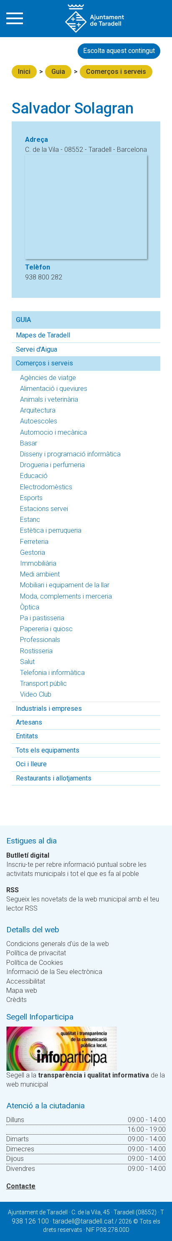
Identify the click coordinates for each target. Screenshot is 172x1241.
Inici (24, 72)
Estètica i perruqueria (50, 530)
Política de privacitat (36, 953)
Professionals (40, 640)
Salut (27, 662)
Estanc (30, 520)
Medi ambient (40, 574)
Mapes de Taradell (43, 335)
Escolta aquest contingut (119, 51)
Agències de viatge (48, 378)
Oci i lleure (31, 764)
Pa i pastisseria (42, 618)
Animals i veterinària (49, 399)
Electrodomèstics (46, 487)
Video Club (35, 694)
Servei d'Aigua (36, 349)
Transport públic (43, 683)
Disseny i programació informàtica (70, 454)
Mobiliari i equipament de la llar (64, 585)
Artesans (29, 722)
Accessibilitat (25, 981)
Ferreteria (34, 542)
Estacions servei (44, 509)
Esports (31, 498)
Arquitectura (38, 410)
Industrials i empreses (49, 708)
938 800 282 (43, 277)
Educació (34, 476)
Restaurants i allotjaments (53, 778)
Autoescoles (38, 421)
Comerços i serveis (116, 72)
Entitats (27, 736)
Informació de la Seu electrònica (54, 972)
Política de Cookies (34, 963)
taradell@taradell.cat (83, 1221)
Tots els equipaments (47, 750)
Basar (28, 443)
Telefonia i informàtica (52, 673)
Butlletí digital (27, 855)
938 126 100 (30, 1221)
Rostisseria (36, 651)
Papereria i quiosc (46, 629)
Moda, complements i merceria (66, 596)
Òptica (29, 607)
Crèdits (16, 1000)
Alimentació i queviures (53, 389)
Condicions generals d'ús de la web (57, 944)
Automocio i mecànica (53, 432)
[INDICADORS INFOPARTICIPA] (61, 1048)
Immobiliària (38, 563)
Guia (58, 72)
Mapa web (21, 990)
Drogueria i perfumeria (52, 465)
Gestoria (32, 552)
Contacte (20, 1186)
